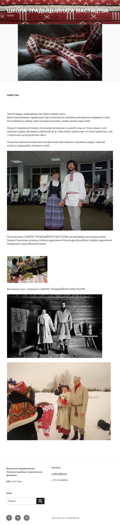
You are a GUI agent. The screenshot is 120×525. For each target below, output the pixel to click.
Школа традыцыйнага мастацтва (58, 10)
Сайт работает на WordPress (65, 517)
